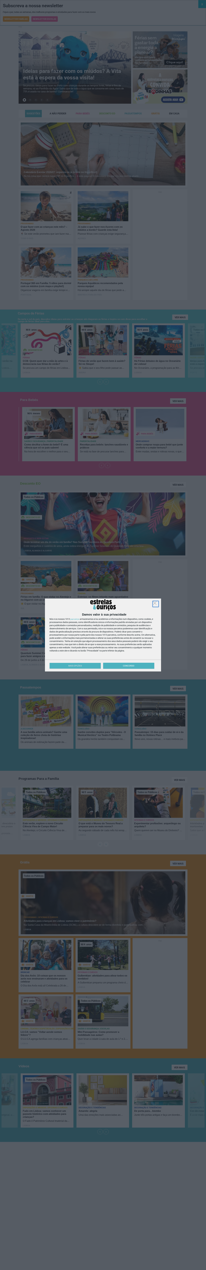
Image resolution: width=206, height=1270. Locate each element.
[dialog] (103, 635)
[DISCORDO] (155, 604)
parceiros (74, 619)
